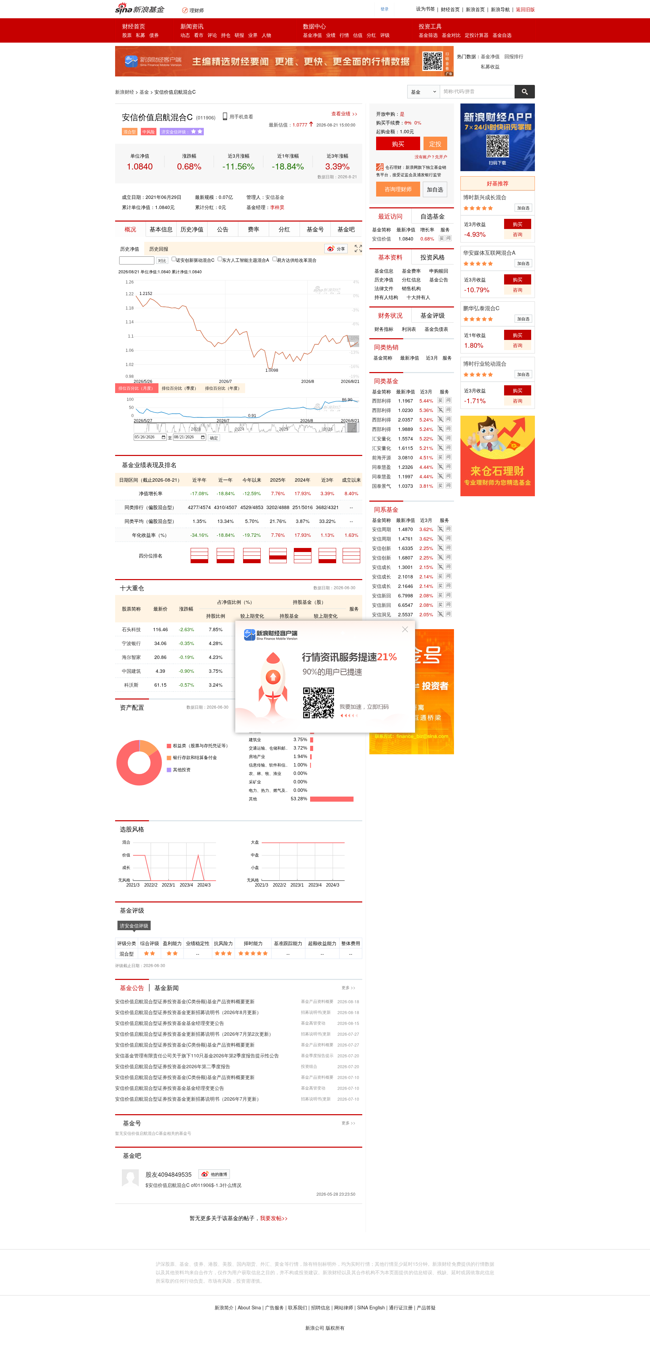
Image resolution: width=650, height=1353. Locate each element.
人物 (266, 34)
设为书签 (425, 9)
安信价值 (381, 238)
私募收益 (490, 66)
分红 (371, 34)
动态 (185, 34)
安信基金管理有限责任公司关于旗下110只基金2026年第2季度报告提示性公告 (197, 1055)
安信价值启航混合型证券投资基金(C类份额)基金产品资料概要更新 (185, 1001)
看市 (198, 34)
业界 (253, 34)
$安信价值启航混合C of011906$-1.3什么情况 (193, 1185)
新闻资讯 (191, 26)
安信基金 (274, 196)
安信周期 (381, 529)
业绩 (330, 34)
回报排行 (513, 56)
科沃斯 (131, 684)
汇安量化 (381, 438)
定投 (435, 143)
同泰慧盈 (381, 466)
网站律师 (343, 1307)
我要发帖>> (274, 1218)
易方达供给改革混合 (297, 260)
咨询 (517, 234)
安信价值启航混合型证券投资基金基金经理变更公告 (169, 1022)
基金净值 (312, 34)
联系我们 (297, 1307)
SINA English (371, 1307)
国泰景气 (381, 485)
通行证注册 (401, 1307)
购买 (398, 143)
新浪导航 (500, 9)
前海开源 (381, 457)
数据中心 (314, 26)
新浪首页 (475, 9)
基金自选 (502, 34)
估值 (358, 34)
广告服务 (274, 1307)
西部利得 (381, 400)
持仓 (226, 34)
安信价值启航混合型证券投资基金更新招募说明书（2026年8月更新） (188, 1012)
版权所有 (335, 1327)
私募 (140, 34)
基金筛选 (428, 34)
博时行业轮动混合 (484, 363)
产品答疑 (426, 1307)
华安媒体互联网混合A (489, 252)
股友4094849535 (169, 1174)
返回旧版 (525, 9)
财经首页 (450, 9)
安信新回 (381, 595)
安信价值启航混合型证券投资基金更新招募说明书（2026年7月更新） (188, 1098)
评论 (212, 34)
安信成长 (381, 567)
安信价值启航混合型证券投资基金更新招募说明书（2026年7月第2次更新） (194, 1033)
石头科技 (131, 629)
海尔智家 (131, 656)
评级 (385, 34)
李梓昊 (277, 207)
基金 (144, 91)
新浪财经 (124, 91)
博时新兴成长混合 (484, 197)
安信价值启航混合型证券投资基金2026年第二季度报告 (172, 1066)
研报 (239, 34)
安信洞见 (381, 614)
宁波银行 (131, 643)
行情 (344, 34)
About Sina (249, 1307)
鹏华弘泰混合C (481, 308)
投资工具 (430, 26)
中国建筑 (131, 670)
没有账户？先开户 (431, 156)
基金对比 (451, 34)
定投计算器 (477, 34)
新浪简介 (224, 1307)
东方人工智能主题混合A (245, 260)
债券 (154, 34)
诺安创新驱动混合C (195, 260)
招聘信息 (320, 1307)
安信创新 (381, 548)
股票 (127, 34)
